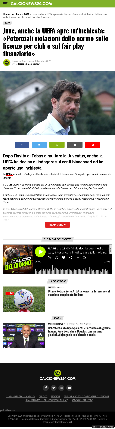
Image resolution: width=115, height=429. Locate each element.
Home (6, 14)
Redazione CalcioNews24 (27, 64)
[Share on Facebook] (22, 144)
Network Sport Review (82, 400)
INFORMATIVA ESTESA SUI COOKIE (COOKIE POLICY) (47, 400)
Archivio (17, 14)
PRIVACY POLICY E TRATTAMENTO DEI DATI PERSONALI (86, 396)
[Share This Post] (57, 144)
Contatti (43, 396)
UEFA (9, 174)
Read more (56, 224)
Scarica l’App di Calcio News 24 (20, 396)
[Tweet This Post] (39, 144)
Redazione (55, 396)
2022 (26, 14)
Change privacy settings (103, 427)
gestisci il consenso (8, 410)
